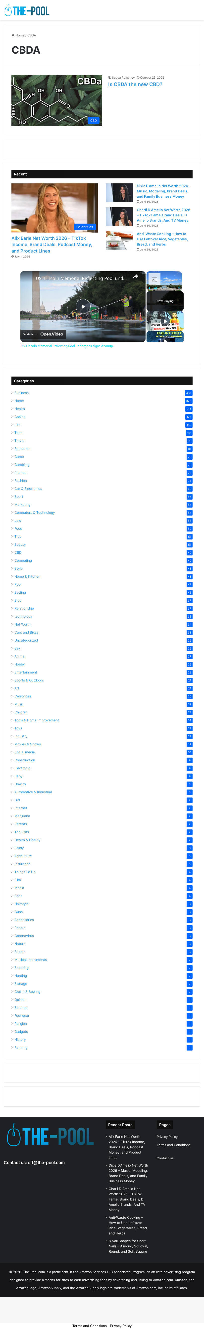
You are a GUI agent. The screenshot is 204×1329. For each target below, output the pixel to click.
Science (20, 1008)
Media (19, 888)
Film (17, 880)
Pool (17, 584)
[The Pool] (27, 9)
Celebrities (22, 696)
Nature (19, 944)
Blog (17, 600)
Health (19, 409)
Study (19, 848)
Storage (20, 984)
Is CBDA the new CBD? (135, 84)
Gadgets (21, 1032)
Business (21, 393)
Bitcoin (19, 952)
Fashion (20, 481)
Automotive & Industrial (33, 792)
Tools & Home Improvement (36, 720)
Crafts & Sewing (27, 992)
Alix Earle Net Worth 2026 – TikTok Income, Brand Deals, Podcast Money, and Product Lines (51, 244)
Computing (23, 560)
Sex (17, 648)
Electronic (22, 768)
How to (20, 784)
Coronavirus (24, 936)
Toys (18, 728)
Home (19, 35)
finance (20, 473)
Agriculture (23, 856)
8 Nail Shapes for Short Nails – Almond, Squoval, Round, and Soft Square (128, 1246)
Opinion (20, 1000)
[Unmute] (155, 288)
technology (23, 616)
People (19, 928)
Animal (19, 656)
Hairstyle (21, 904)
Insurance (22, 864)
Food (18, 529)
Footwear (21, 1016)
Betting (20, 592)
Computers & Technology (34, 513)
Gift (17, 800)
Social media (24, 752)
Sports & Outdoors (29, 680)
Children (21, 712)
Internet (20, 808)
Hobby (19, 664)
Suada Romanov (123, 77)
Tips (17, 536)
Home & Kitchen (27, 576)
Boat (18, 896)
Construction (24, 760)
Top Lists (21, 832)
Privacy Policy (167, 1137)
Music (19, 704)
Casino (19, 417)
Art (16, 688)
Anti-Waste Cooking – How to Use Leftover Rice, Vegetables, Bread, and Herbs (162, 239)
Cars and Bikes (26, 632)
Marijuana (22, 816)
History (20, 1040)
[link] (28, 279)
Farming (20, 1048)
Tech (18, 433)
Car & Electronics (28, 489)
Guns (18, 912)
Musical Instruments (30, 960)
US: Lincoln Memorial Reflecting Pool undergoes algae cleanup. (82, 278)
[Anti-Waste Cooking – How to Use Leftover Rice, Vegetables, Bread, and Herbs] (119, 240)
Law (17, 521)
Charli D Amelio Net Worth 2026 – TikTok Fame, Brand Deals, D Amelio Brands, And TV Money (163, 215)
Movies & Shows (27, 744)
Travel (19, 441)
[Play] (150, 288)
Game (19, 457)
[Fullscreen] (179, 288)
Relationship (24, 608)
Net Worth (22, 624)
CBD (18, 552)
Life (17, 425)
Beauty (20, 544)
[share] (135, 275)
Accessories (24, 920)
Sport (18, 497)
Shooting (21, 968)
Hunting (20, 976)
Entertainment (25, 672)
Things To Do (25, 872)
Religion (20, 1024)
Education (22, 449)
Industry (21, 736)
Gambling (21, 465)
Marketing (22, 505)
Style (18, 568)
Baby (18, 776)
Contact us (165, 1158)
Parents (20, 824)
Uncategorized (26, 640)
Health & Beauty (27, 840)
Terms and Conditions (174, 1145)
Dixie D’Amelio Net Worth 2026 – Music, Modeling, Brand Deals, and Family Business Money (164, 191)
